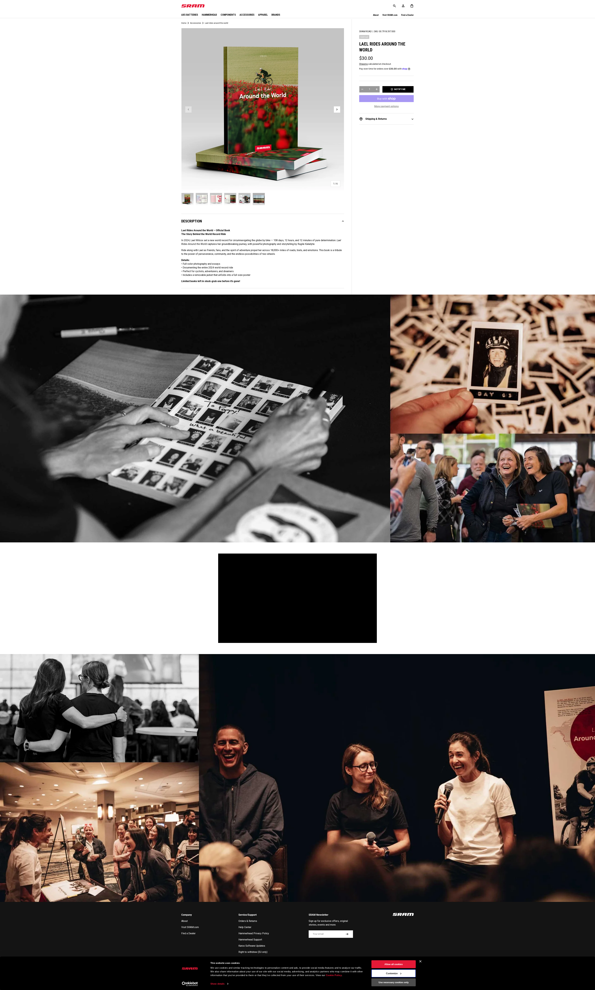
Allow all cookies (393, 964)
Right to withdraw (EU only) (252, 952)
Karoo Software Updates (251, 945)
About (376, 15)
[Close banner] (420, 961)
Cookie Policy (334, 975)
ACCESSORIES (247, 14)
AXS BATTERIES (189, 14)
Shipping (363, 64)
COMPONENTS (228, 14)
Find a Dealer (407, 15)
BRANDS (275, 14)
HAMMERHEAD (209, 14)
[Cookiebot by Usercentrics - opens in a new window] (189, 984)
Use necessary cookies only (394, 982)
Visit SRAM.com (389, 15)
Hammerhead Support (250, 939)
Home (183, 23)
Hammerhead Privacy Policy (253, 933)
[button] (411, 5)
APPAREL (263, 14)
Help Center (244, 927)
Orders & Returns (247, 921)
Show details (217, 983)
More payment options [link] (386, 106)
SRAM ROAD (365, 31)
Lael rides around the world (216, 23)
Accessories (195, 23)
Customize (392, 973)
